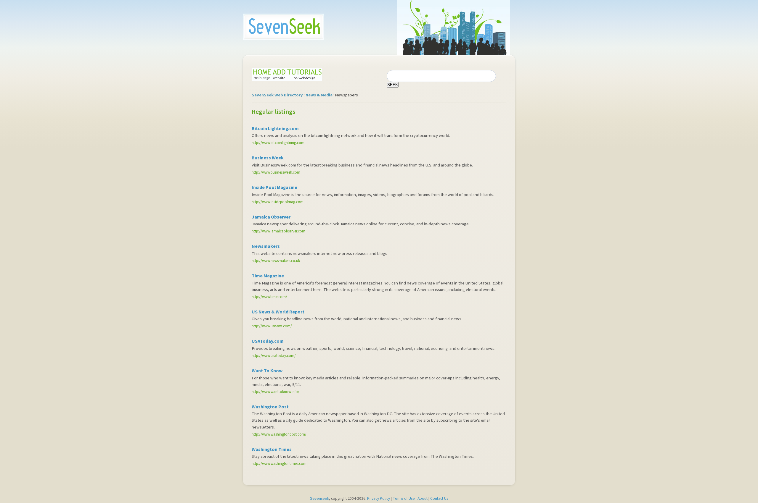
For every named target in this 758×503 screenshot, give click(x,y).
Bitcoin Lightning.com (275, 128)
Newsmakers (266, 246)
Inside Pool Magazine (274, 187)
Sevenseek (319, 498)
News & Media (319, 95)
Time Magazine (268, 276)
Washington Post (270, 407)
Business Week (268, 158)
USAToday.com (268, 341)
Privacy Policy (378, 498)
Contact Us (439, 498)
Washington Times (272, 449)
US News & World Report (278, 312)
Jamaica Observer (271, 217)
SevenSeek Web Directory (277, 95)
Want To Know (267, 371)
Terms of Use (404, 498)
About (422, 498)
